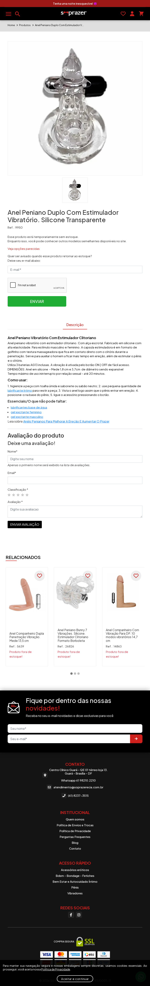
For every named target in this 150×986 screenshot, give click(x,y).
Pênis (75, 887)
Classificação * (18, 489)
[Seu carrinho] (141, 14)
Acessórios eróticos (75, 870)
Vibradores (75, 893)
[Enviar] (136, 738)
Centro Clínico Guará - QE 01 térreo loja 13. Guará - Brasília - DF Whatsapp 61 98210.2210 (78, 775)
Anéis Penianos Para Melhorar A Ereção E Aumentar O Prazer (66, 421)
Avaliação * (15, 502)
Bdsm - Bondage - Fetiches (75, 875)
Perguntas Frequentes (75, 837)
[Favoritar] (39, 576)
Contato (75, 848)
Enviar (37, 301)
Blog (75, 842)
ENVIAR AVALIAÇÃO (24, 524)
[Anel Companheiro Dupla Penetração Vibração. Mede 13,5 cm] (27, 592)
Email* (12, 473)
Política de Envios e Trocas (75, 825)
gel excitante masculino (27, 416)
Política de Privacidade (75, 831)
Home (11, 25)
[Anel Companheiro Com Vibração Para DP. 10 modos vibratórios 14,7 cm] (123, 592)
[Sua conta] (132, 14)
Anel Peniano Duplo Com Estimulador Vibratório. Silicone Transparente (59, 25)
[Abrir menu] (8, 14)
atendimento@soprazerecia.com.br (78, 787)
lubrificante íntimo (20, 390)
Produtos (25, 25)
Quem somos (75, 819)
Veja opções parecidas (24, 248)
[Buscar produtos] (17, 14)
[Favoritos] (123, 14)
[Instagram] (79, 915)
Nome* (12, 451)
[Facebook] (71, 915)
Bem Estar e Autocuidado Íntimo (75, 881)
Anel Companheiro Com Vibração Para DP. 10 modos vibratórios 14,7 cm (122, 635)
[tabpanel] (27, 616)
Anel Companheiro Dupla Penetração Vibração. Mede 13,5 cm (26, 637)
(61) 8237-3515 (78, 795)
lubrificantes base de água (29, 407)
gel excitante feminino (26, 412)
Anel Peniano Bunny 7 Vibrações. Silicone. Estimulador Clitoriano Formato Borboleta (73, 635)
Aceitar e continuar (75, 979)
